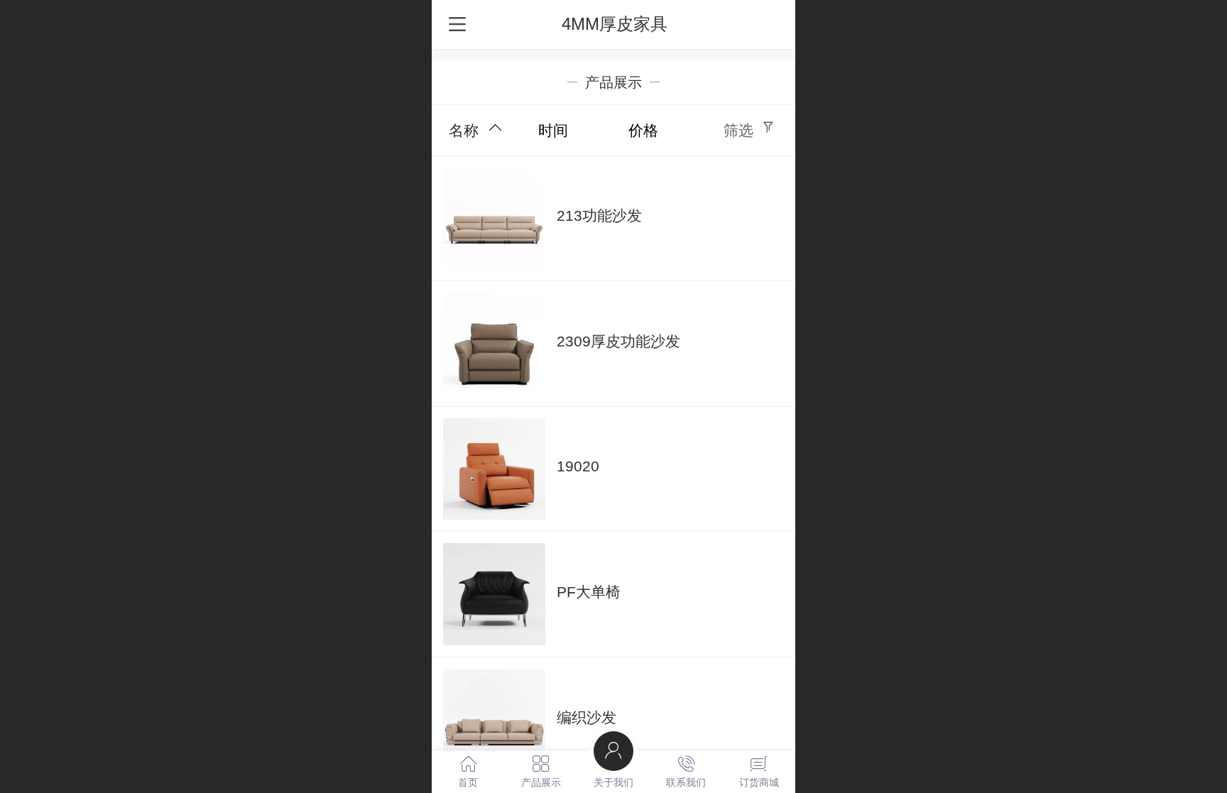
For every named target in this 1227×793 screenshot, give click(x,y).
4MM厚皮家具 (614, 23)
